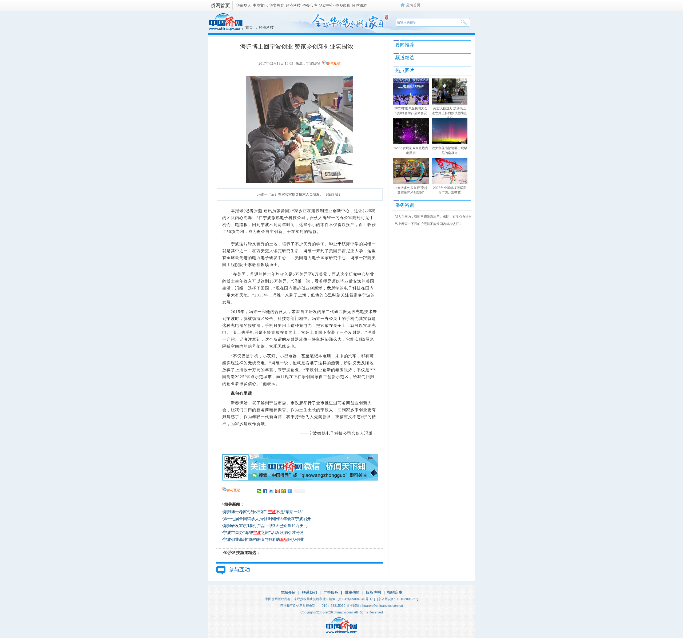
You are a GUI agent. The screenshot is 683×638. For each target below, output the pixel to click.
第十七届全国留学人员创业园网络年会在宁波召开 (267, 519)
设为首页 (413, 5)
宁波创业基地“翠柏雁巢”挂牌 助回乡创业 (263, 539)
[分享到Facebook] (265, 491)
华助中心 (326, 5)
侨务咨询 (404, 205)
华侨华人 (243, 5)
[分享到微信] (259, 491)
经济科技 (293, 5)
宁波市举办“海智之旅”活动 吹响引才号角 (263, 532)
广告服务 (330, 592)
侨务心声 (309, 5)
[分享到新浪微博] (277, 491)
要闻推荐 (404, 44)
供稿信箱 (352, 592)
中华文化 (260, 5)
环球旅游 (359, 5)
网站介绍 (288, 592)
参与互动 (333, 63)
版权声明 (373, 592)
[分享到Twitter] (271, 491)
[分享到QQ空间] (283, 491)
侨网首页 (220, 5)
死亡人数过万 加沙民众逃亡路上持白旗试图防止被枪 (449, 113)
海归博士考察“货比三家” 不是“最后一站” (263, 512)
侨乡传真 (342, 5)
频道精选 (404, 57)
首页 (249, 27)
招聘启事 (394, 592)
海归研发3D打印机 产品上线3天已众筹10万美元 (265, 526)
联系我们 (309, 592)
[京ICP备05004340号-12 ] (356, 599)
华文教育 (276, 5)
